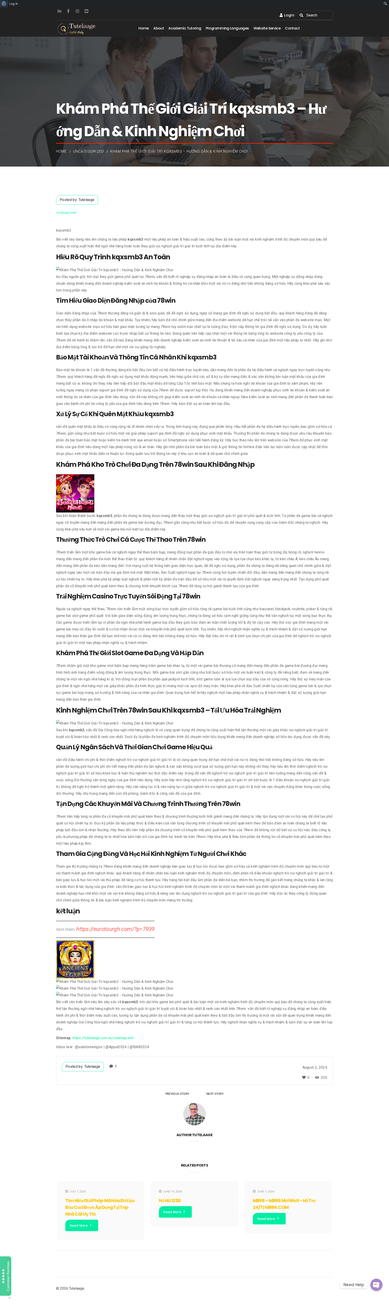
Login (289, 15)
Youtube (86, 11)
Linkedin (59, 11)
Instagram (77, 11)
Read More (79, 1225)
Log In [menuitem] (13, 3)
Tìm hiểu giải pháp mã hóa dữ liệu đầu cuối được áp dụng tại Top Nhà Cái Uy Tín (99, 1207)
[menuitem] (4, 3)
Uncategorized (88, 151)
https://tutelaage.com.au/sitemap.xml (103, 1038)
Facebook (68, 11)
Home (61, 151)
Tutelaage (87, 200)
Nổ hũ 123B (169, 1200)
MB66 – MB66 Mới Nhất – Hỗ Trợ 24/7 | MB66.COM (284, 1203)
